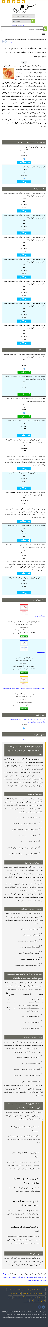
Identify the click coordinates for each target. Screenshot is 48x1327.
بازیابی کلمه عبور (20, 25)
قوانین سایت (26, 1301)
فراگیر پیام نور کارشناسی (39, 1293)
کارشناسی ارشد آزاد (22, 1290)
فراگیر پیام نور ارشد (11, 1290)
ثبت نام (14, 25)
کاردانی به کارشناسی (27, 1293)
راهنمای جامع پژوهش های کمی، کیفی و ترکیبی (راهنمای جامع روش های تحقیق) (24, 688)
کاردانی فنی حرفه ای (16, 1293)
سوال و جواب (37, 1301)
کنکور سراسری (41, 1297)
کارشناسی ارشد (31, 1290)
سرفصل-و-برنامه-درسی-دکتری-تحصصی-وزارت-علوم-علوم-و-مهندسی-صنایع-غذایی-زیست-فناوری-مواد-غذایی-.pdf (24, 1277)
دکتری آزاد (38, 1290)
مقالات (10, 1297)
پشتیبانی (43, 1301)
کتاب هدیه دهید (12, 42)
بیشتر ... (24, 739)
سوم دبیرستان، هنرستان (31, 1297)
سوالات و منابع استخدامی (19, 1297)
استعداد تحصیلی (41, 652)
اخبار (31, 1301)
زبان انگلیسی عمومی (40, 616)
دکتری (43, 1290)
